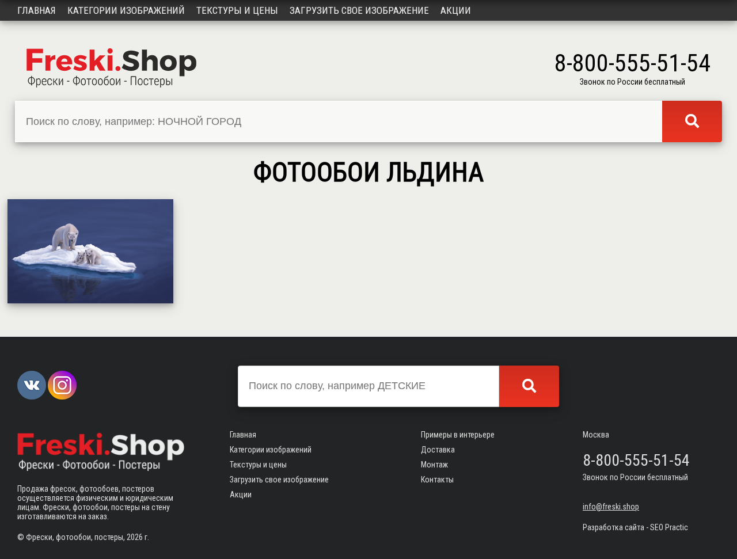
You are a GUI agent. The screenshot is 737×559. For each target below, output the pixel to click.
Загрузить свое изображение (359, 10)
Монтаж (434, 464)
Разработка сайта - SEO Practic (635, 527)
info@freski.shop (611, 506)
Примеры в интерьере (458, 434)
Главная (36, 10)
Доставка (438, 449)
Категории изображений (126, 10)
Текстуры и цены (237, 10)
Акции (455, 10)
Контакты (437, 479)
